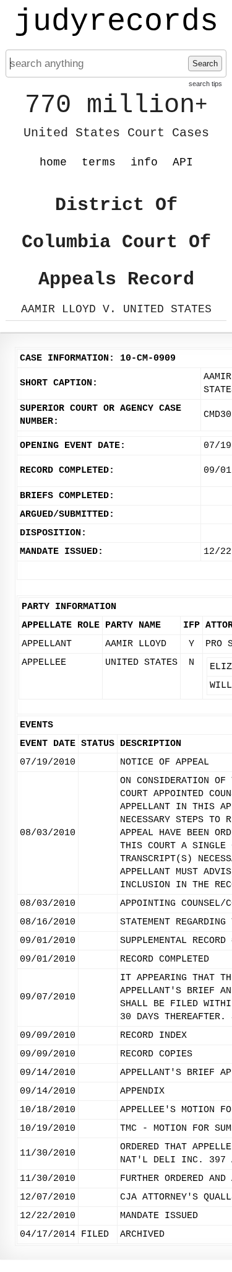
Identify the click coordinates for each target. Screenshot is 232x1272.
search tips (205, 83)
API (183, 162)
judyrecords (116, 21)
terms (99, 162)
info (144, 162)
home (53, 162)
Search (205, 63)
